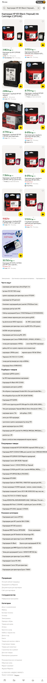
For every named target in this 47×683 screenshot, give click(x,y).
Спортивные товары (8, 644)
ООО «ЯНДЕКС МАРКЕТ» (15, 672)
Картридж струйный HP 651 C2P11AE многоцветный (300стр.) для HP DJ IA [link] (12, 135)
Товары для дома (7, 624)
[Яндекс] (17, 675)
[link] (16, 287)
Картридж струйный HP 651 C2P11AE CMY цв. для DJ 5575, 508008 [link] (12, 178)
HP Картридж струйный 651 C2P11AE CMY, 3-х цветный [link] (12, 222)
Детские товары (7, 652)
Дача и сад (5, 635)
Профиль (42, 680)
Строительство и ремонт (10, 650)
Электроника (6, 618)
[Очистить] (38, 8)
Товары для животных (9, 647)
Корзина (33, 680)
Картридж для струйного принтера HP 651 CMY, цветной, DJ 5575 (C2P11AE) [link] (34, 135)
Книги (4, 638)
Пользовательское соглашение (12, 660)
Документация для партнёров (12, 587)
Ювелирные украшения (9, 655)
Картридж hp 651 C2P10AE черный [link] (11, 53)
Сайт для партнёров (8, 590)
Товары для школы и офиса (11, 641)
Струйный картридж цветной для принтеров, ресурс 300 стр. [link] (33, 222)
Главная (4, 680)
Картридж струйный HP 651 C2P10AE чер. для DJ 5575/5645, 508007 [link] (34, 94)
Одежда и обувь (7, 621)
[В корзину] (20, 44)
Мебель (4, 610)
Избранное (23, 680)
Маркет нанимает (7, 666)
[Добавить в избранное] (20, 21)
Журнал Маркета (7, 668)
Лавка (14, 680)
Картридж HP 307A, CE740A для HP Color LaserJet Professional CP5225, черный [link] (12, 263)
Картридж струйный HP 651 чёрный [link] (12, 94)
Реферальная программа (10, 599)
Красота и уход (7, 630)
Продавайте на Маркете (10, 585)
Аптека (4, 627)
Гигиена (4, 615)
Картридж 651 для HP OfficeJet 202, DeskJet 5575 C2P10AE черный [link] (33, 52)
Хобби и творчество (8, 632)
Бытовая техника (7, 613)
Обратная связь (7, 663)
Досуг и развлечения (9, 607)
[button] (44, 8)
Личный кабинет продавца (11, 582)
